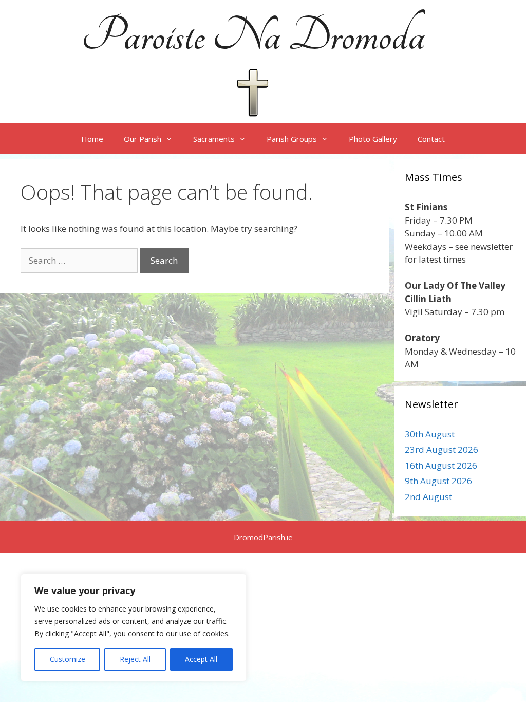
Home (92, 139)
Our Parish (142, 139)
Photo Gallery (373, 139)
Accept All (201, 659)
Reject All (135, 659)
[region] (134, 627)
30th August (430, 434)
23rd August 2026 (441, 449)
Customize (67, 659)
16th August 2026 (441, 465)
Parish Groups (292, 139)
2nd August (428, 497)
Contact (431, 139)
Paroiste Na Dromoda (253, 36)
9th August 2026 (438, 481)
